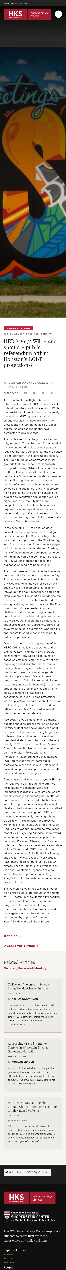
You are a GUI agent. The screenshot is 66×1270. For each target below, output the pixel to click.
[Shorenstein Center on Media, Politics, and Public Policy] (33, 1216)
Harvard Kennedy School (16, 3)
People (9, 1267)
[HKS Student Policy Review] (27, 14)
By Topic (9, 1254)
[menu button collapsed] (58, 14)
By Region (9, 1258)
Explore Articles (15, 1250)
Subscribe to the (28, 1172)
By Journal (10, 1262)
